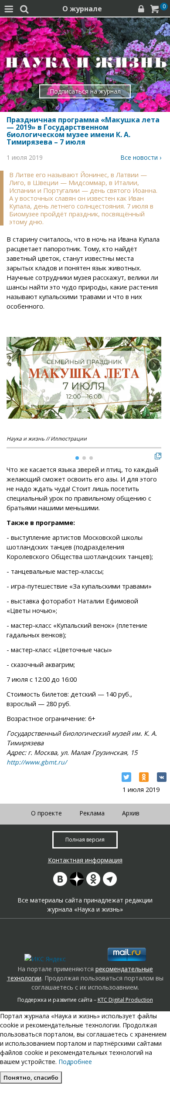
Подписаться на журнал (85, 91)
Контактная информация (85, 860)
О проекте (46, 813)
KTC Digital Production (125, 999)
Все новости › (140, 157)
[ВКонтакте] (162, 777)
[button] (154, 365)
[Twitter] (126, 777)
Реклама (92, 813)
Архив (130, 813)
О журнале (82, 8)
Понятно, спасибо (30, 1077)
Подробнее (75, 1061)
